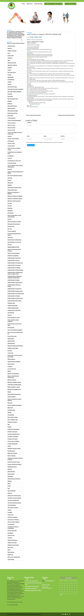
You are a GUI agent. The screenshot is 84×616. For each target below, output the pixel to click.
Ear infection (11, 213)
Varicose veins (11, 535)
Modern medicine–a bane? (14, 387)
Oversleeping (11, 415)
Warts (9, 550)
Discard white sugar (12, 190)
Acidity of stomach (12, 50)
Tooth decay (10, 515)
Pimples (9, 427)
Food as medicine (12, 231)
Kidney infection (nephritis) (14, 361)
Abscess (10, 48)
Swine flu (10, 493)
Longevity (10, 366)
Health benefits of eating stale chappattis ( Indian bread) (14, 277)
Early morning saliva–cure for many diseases (14, 216)
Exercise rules (11, 226)
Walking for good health (13, 545)
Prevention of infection (13, 436)
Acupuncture (11, 55)
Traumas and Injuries (12, 517)
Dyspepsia (10, 210)
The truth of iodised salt (13, 500)
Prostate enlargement (13, 443)
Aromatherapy (11, 79)
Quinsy (9, 446)
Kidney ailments (11, 359)
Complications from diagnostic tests (15, 152)
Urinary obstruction (12, 530)
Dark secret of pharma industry (15, 175)
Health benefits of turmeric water (15, 298)
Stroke (9, 486)
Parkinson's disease (12, 422)
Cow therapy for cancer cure (14, 160)
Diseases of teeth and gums (14, 201)
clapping (36, 37)
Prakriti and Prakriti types (13, 429)
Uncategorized (11, 524)
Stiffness (10, 481)
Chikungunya (11, 141)
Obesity (9, 412)
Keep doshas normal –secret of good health (15, 356)
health (40, 37)
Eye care (10, 228)
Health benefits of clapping (14, 267)
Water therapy (11, 552)
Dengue (9, 180)
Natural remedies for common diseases (14, 399)
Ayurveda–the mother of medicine (15, 89)
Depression (10, 182)
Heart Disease (11, 312)
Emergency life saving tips (14, 224)
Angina (9, 70)
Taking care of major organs (14, 495)
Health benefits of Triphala (14, 296)
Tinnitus (9, 510)
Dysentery (10, 208)
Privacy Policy (45, 586)
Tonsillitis (10, 512)
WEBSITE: (63, 136)
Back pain (10, 94)
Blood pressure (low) (12, 113)
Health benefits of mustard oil (14, 288)
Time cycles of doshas (13, 507)
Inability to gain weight (13, 348)
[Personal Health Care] (11, 6)
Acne (9, 53)
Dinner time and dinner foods (14, 187)
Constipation (11, 156)
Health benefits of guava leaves (15, 282)
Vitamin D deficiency (12, 540)
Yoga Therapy (11, 559)
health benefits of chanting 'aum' (15, 263)
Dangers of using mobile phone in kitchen (15, 172)
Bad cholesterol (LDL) (13, 99)
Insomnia (10, 350)
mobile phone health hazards (14, 384)
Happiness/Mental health (13, 247)
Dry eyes (10, 203)
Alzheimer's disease (12, 65)
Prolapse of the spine (13, 439)
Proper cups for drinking (13, 441)
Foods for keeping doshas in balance (14, 234)
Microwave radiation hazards (14, 382)
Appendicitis (11, 77)
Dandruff (10, 169)
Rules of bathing (11, 455)
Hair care (10, 244)
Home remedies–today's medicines (13, 320)
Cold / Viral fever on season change (14, 149)
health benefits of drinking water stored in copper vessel (15, 273)
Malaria (9, 371)
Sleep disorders (11, 471)
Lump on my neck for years (31, 581)
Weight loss (10, 554)
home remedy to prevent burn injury (14, 324)
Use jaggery (10, 533)
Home (23, 3)
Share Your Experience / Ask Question (53, 3)
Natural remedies (12, 396)
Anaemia (10, 67)
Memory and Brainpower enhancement (13, 376)
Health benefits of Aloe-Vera (14, 258)
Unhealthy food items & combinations (13, 527)
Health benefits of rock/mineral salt (16, 293)
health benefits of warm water (14, 300)
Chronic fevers (11, 146)
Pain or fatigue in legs (13, 419)
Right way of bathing (12, 453)
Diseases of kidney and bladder (15, 196)
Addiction (10, 58)
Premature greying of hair (13, 434)
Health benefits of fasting (13, 280)
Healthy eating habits (12, 305)
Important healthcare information (15, 345)
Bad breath (10, 96)
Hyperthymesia (11, 343)
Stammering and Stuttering (14, 478)
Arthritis (9, 82)
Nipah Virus (10, 407)
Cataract (10, 136)
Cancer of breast (11, 123)
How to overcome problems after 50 (15, 333)
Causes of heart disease (13, 138)
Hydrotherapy (11, 338)
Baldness (10, 103)
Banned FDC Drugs (12, 106)
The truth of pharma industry (14, 503)
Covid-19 (10, 158)
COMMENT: (29, 122)
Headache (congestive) (13, 255)
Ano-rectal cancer (12, 72)
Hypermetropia (11, 341)
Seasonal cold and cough (14, 462)
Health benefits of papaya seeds (15, 291)
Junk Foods (10, 353)
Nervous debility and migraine (15, 405)
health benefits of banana (13, 260)
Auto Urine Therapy (12, 87)
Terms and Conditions (46, 588)
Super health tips (12, 490)
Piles (9, 424)
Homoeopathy (11, 327)
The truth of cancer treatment (14, 498)
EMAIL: (45, 136)
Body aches (10, 115)
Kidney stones (11, 364)
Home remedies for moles (14, 317)
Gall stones (10, 237)
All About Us (29, 3)
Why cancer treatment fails (14, 557)
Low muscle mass (12, 369)
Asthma (9, 84)
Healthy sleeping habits (13, 308)
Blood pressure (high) (13, 110)
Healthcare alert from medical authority (66, 115)
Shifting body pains (12, 466)
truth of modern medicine (13, 522)
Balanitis (10, 101)
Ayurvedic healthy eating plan (14, 91)
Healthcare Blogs (38, 3)
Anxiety (9, 75)
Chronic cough (11, 143)
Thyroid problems (12, 505)
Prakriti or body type (12, 431)
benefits (31, 37)
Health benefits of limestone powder (14, 285)
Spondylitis (10, 476)
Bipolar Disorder (11, 108)
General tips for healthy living (14, 240)
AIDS (9, 60)
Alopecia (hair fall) (12, 62)
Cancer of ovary (11, 130)
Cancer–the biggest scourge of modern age (15, 133)
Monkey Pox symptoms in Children (33, 590)
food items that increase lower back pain (33, 583)
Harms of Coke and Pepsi (13, 253)
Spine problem (11, 474)
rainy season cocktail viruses (32, 586)
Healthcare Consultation (70, 3)
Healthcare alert (11, 303)
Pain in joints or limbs (13, 417)
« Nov (61, 594)
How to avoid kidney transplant (15, 330)
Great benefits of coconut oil (14, 242)
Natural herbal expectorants (14, 394)
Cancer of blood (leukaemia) (14, 120)
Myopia (9, 392)
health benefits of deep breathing (15, 270)
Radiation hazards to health (14, 448)
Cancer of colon (11, 125)
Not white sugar (11, 410)
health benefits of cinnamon (14, 265)
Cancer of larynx (11, 127)
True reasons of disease (13, 519)
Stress (9, 483)
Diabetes (10, 185)
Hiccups (9, 315)
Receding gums (11, 451)
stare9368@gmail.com (49, 580)
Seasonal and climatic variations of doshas (15, 459)
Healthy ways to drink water (14, 310)
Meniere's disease (12, 380)
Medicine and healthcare (13, 373)
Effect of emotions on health (14, 221)
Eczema (9, 219)
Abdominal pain (11, 46)
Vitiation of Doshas (12, 542)
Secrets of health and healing (14, 464)
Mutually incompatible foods (14, 389)
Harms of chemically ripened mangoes (14, 250)
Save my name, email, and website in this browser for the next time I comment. (44, 142)
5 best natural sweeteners (31, 588)
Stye (9, 488)
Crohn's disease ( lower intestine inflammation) (15, 166)
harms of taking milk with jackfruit (33, 115)
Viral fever (10, 538)
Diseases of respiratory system (15, 198)
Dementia (10, 178)
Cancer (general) (11, 118)
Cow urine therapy (12, 163)
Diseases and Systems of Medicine (13, 193)
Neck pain (10, 403)
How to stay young (12, 336)
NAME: (28, 136)
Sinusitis (10, 469)
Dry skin (9, 205)
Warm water (10, 547)
